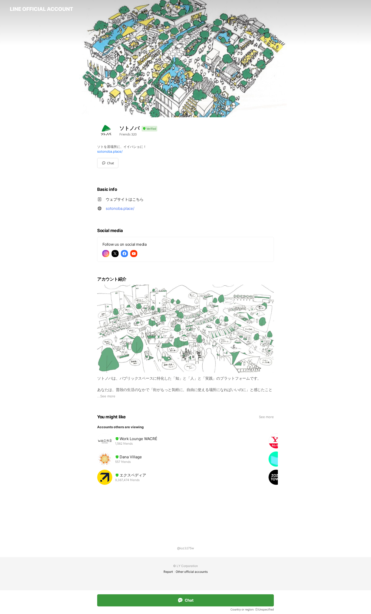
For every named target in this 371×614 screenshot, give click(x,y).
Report (168, 572)
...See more (106, 396)
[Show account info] (149, 129)
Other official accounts (192, 572)
